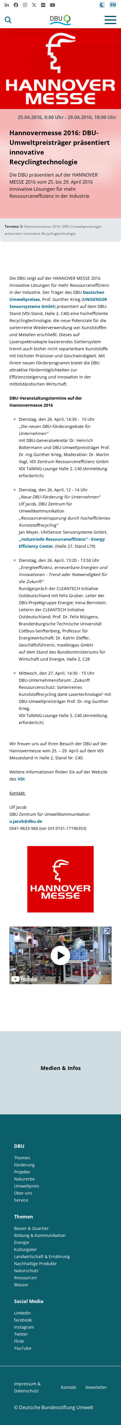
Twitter (21, 1334)
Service (21, 1200)
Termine (12, 226)
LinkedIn (22, 1313)
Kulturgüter (25, 1249)
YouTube (22, 1348)
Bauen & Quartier (31, 1228)
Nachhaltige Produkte (35, 1263)
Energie (21, 1242)
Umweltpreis (26, 1186)
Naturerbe (24, 1179)
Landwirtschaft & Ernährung (42, 1256)
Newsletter (96, 1387)
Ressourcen (25, 1277)
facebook (23, 1320)
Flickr (19, 1341)
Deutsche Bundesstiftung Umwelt (56, 1407)
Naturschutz (26, 1270)
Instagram (24, 1327)
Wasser (21, 1284)
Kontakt (68, 1387)
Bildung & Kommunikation (40, 1235)
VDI (21, 779)
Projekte (22, 1172)
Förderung (24, 1165)
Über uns (23, 1193)
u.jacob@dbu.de (25, 821)
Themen (22, 1158)
